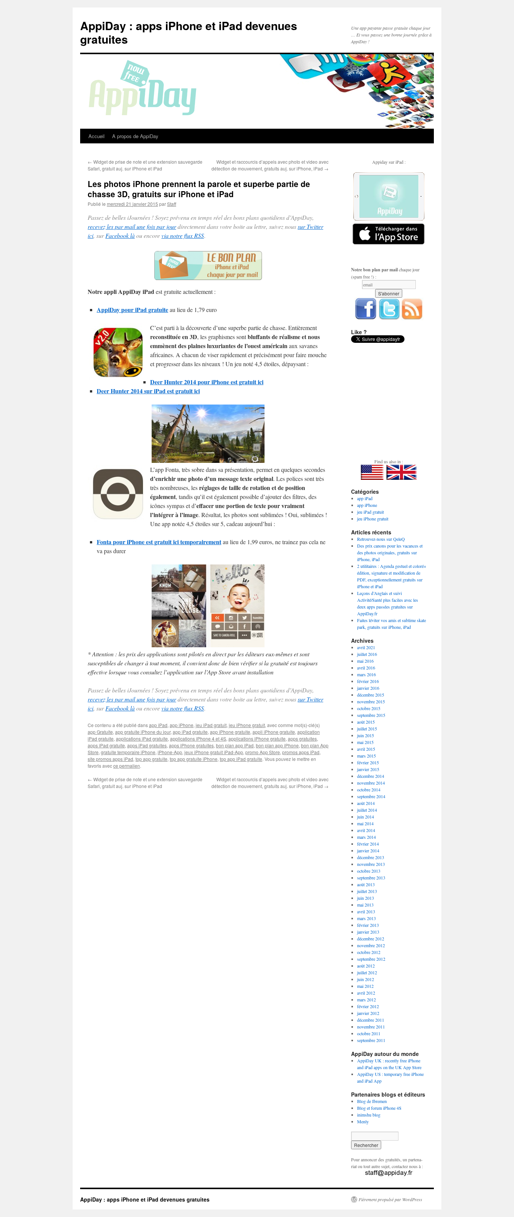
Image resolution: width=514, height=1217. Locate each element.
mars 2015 (366, 756)
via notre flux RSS (182, 235)
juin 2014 (365, 817)
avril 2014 (366, 830)
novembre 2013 (371, 864)
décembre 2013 (370, 857)
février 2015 (368, 762)
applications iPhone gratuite (257, 738)
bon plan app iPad (235, 745)
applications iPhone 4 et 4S (198, 738)
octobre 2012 (368, 952)
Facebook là (120, 235)
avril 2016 (366, 668)
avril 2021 (366, 647)
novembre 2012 (371, 945)
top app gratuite (151, 759)
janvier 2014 (368, 850)
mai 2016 (365, 661)
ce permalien (126, 765)
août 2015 (366, 722)
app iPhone (181, 725)
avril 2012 (366, 993)
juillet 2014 (367, 810)
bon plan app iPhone (277, 745)
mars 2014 (366, 837)
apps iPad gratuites (147, 745)
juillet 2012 (367, 972)
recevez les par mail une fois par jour (132, 226)
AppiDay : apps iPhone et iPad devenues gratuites (188, 32)
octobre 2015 (368, 708)
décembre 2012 (370, 939)
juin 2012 (365, 979)
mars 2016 (366, 674)
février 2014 (368, 844)
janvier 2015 (368, 769)
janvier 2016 (368, 688)
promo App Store (262, 752)
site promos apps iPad (110, 759)
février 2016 (368, 681)
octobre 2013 (368, 871)
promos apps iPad (300, 752)
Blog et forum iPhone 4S (379, 1108)
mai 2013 (365, 905)
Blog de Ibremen (372, 1101)
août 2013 (366, 884)
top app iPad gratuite (241, 759)
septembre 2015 (371, 715)
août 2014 (366, 803)
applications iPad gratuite (142, 738)
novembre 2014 (371, 783)
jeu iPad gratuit (211, 725)
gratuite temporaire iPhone (128, 752)
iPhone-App (170, 752)
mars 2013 (366, 918)
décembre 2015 (370, 695)
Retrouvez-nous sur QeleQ (381, 539)
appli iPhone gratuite (273, 732)
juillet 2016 (367, 654)
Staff (171, 204)
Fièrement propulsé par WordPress (390, 1199)
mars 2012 (366, 999)
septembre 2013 (371, 878)
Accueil (96, 136)
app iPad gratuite (190, 732)
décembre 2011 (370, 1020)
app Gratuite (100, 732)
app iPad (158, 725)
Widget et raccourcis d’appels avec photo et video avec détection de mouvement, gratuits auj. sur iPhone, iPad (269, 165)
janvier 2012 (368, 1013)
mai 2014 (365, 823)
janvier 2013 (368, 932)
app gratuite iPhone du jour (142, 732)
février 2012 (368, 1006)
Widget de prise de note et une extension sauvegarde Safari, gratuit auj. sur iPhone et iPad (145, 165)
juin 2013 (365, 898)
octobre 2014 (368, 789)
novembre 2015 (371, 701)
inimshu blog (368, 1115)
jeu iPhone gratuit (247, 725)
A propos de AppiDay (135, 136)
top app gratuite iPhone (193, 759)
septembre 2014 (371, 796)
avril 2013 (366, 911)
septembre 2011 (371, 1040)
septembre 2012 (371, 959)
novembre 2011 (371, 1027)
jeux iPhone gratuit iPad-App (213, 752)
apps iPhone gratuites (191, 745)
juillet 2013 (367, 891)
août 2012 (366, 966)
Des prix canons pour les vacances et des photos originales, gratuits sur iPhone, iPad (390, 552)
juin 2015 (365, 735)
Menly (363, 1121)
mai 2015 (365, 742)
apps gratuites (302, 738)
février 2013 (368, 925)
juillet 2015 (367, 729)
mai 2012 (365, 986)
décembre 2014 (370, 776)
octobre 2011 (368, 1033)
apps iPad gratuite (106, 745)
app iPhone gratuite (230, 732)
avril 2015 (366, 749)
